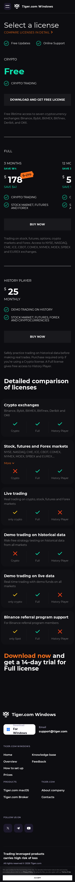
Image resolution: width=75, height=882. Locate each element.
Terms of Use (66, 872)
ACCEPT (37, 878)
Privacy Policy (28, 872)
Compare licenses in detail (27, 32)
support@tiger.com (53, 731)
